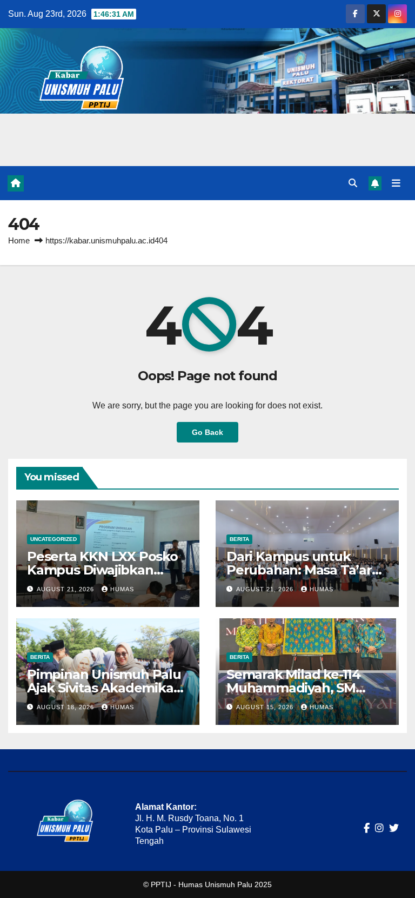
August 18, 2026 (66, 707)
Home (19, 240)
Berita (239, 539)
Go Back (207, 432)
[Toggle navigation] (396, 183)
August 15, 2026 (266, 707)
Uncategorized (53, 539)
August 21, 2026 (66, 589)
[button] (353, 183)
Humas (122, 589)
